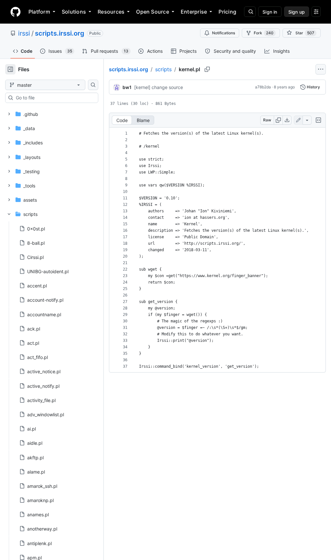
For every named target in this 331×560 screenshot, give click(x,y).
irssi (24, 33)
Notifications (223, 32)
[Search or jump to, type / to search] (250, 11)
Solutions (74, 11)
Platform (39, 11)
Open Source (152, 11)
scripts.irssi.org (59, 33)
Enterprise (194, 11)
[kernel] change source (158, 87)
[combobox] (54, 98)
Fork (263, 32)
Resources (111, 11)
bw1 (127, 87)
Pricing (227, 11)
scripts (163, 69)
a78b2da (263, 86)
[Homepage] (15, 11)
